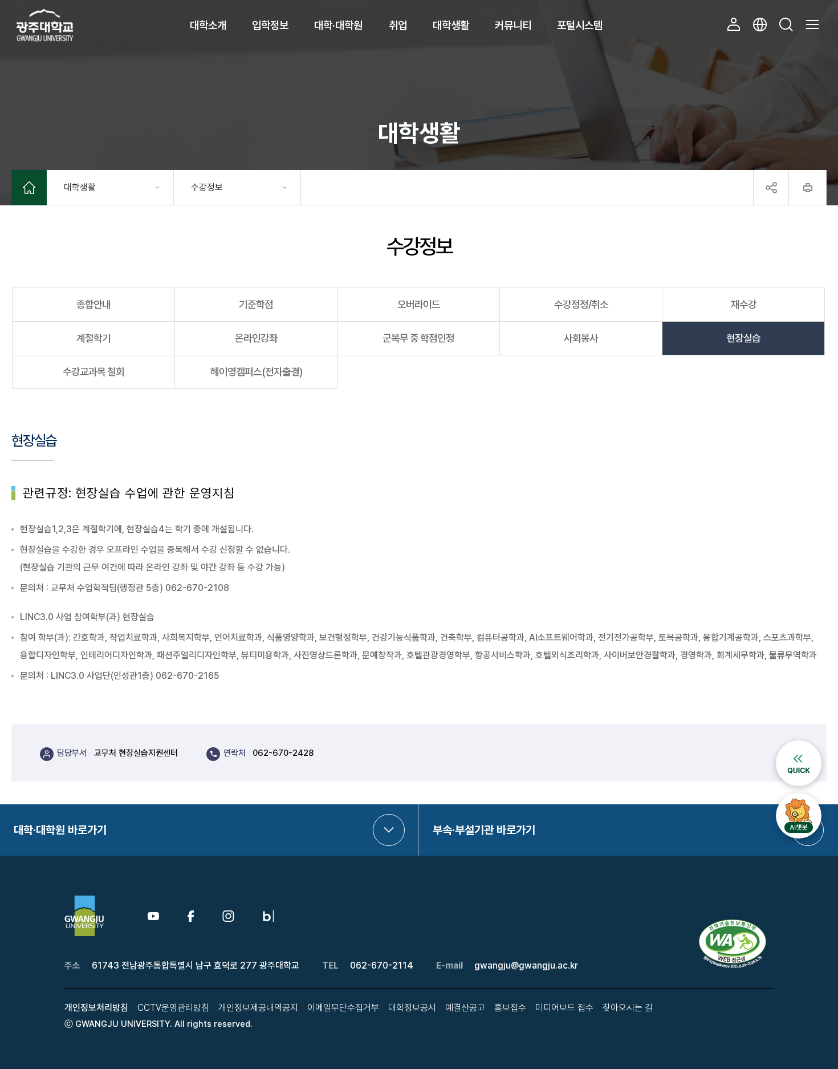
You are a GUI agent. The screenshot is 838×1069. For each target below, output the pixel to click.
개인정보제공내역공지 (258, 1007)
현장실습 (743, 338)
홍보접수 (510, 1007)
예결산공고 (465, 1007)
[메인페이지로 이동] (29, 189)
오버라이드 (418, 304)
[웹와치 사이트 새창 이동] (734, 923)
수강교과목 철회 (93, 372)
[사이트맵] (812, 24)
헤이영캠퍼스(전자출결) (256, 372)
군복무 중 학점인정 (418, 338)
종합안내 (93, 304)
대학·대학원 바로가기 (60, 830)
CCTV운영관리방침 (173, 1007)
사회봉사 (581, 338)
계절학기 (93, 338)
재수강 (743, 304)
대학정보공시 (412, 1007)
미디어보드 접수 (564, 1007)
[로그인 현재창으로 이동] (734, 24)
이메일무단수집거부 (343, 1007)
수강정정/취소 (581, 304)
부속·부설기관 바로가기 (484, 830)
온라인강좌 (256, 338)
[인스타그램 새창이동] (228, 915)
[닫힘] (770, 187)
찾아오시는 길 (628, 1007)
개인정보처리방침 (96, 1007)
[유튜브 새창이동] (153, 917)
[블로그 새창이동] (268, 915)
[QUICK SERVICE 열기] (798, 745)
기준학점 (256, 304)
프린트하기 (807, 187)
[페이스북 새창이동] (191, 915)
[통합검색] (786, 24)
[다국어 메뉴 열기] (760, 24)
